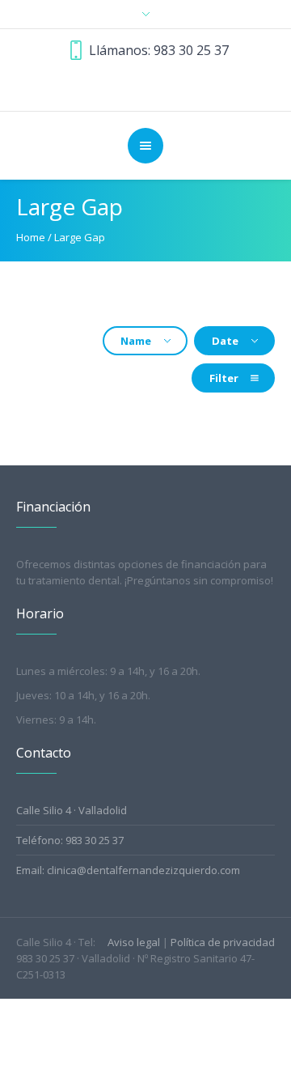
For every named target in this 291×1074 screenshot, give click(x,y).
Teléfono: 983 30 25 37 (70, 840)
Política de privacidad (223, 942)
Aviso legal (134, 942)
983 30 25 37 (191, 50)
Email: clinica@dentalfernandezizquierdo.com (128, 870)
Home (30, 237)
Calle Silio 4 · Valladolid (71, 810)
